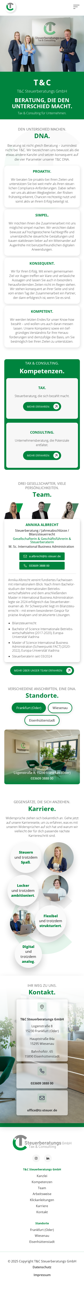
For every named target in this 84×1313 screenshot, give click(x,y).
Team (42, 1188)
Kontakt (42, 1212)
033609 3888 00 (42, 778)
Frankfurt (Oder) (42, 1230)
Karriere (42, 1206)
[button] (75, 7)
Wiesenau (42, 1236)
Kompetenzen (42, 1182)
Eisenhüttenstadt (42, 1242)
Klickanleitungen (42, 1200)
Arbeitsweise (42, 1194)
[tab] (11, 510)
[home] (10, 7)
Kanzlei (42, 1176)
